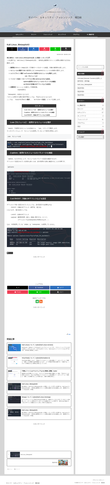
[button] (66, 49)
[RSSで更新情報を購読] (41, 301)
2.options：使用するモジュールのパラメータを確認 (39, 112)
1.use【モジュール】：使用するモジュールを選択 (38, 109)
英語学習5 (80, 91)
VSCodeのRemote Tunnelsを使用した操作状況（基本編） (89, 80)
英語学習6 (80, 88)
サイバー (10, 252)
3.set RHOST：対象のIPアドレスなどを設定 (37, 115)
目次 (36, 106)
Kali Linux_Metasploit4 (84, 84)
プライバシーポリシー (98, 480)
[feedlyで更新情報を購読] (37, 301)
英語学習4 (80, 95)
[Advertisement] (39, 269)
